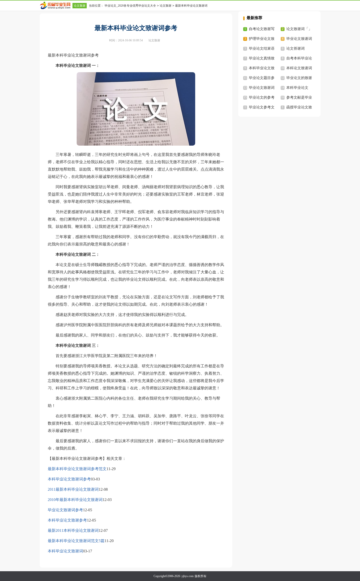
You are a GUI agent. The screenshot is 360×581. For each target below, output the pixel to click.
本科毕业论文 (297, 88)
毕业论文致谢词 (299, 39)
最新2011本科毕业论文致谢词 (73, 530)
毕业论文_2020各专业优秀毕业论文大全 (130, 5)
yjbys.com (187, 576)
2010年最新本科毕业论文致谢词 (75, 500)
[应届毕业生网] (56, 5)
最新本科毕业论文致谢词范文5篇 (76, 541)
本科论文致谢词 (299, 68)
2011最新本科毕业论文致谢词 (73, 489)
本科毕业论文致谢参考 (67, 520)
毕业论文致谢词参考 (65, 510)
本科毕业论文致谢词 (65, 551)
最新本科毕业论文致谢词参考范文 (77, 469)
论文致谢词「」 (299, 29)
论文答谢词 (295, 48)
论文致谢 (79, 5)
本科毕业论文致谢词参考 (69, 479)
